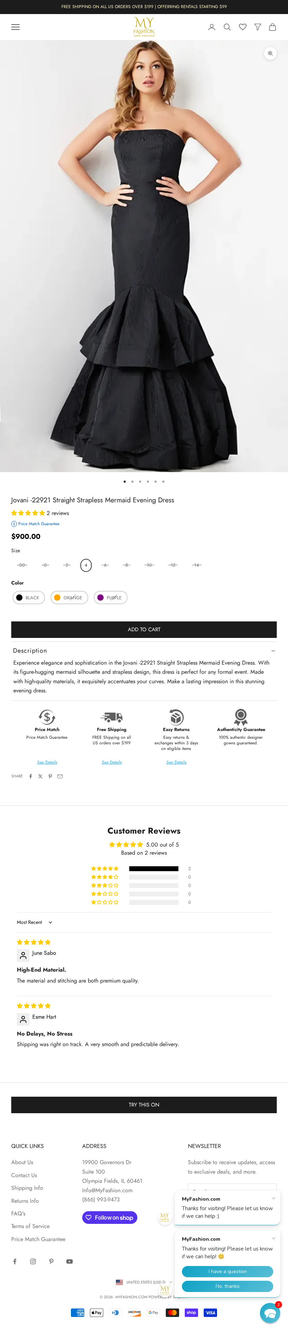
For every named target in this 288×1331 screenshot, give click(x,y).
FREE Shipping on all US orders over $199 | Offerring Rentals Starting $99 (144, 7)
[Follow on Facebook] (14, 1261)
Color (17, 582)
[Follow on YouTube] (69, 1261)
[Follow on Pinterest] (51, 1261)
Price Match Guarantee (38, 1239)
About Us (22, 1162)
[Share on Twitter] (40, 776)
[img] (34, 942)
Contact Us (24, 1175)
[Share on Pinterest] (50, 776)
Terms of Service (30, 1226)
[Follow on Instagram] (33, 1261)
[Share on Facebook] (30, 776)
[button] (29, 513)
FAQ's (18, 1213)
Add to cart (144, 629)
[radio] (85, 565)
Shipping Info (27, 1188)
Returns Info (25, 1201)
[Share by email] (60, 776)
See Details (112, 762)
